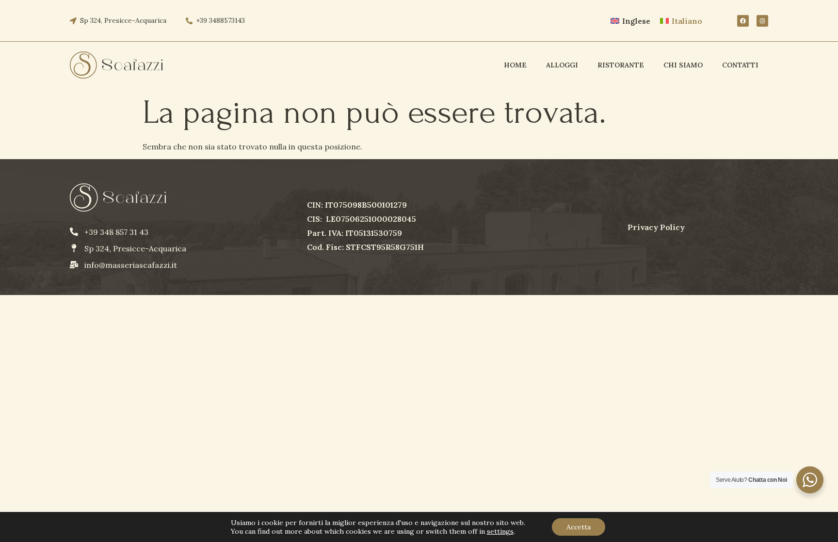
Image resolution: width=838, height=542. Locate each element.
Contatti (740, 65)
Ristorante (620, 65)
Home (515, 65)
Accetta (578, 527)
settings (500, 531)
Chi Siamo (683, 65)
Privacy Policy (656, 227)
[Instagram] (762, 21)
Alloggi (562, 65)
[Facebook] (743, 21)
